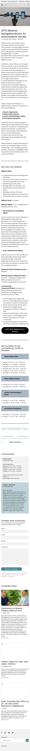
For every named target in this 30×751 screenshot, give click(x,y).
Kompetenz (22, 1)
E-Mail (3, 535)
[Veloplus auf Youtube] (9, 732)
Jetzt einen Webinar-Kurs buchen (15, 330)
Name (3, 528)
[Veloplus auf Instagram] (5, 732)
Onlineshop (4, 1)
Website (3, 541)
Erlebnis (28, 1)
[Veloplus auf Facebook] (1, 732)
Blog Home (4, 746)
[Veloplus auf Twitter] (12, 732)
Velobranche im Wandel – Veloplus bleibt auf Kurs (12, 609)
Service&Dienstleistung (14, 429)
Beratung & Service (13, 1)
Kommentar (4, 547)
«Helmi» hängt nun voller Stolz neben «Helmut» (14, 663)
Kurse (3, 429)
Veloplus (25, 429)
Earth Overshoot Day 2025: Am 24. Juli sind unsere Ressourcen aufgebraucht (15, 703)
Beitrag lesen (5, 638)
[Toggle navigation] (2, 5)
